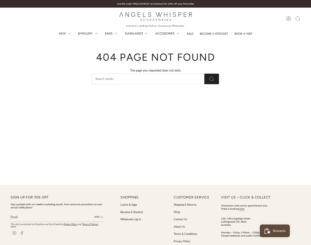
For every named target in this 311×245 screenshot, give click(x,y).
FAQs (177, 212)
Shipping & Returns (185, 204)
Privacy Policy (70, 224)
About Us (179, 226)
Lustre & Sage (128, 204)
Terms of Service (90, 224)
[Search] (211, 79)
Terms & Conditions (185, 233)
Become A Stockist (131, 212)
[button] (65, 34)
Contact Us (180, 219)
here (241, 208)
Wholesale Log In (130, 219)
